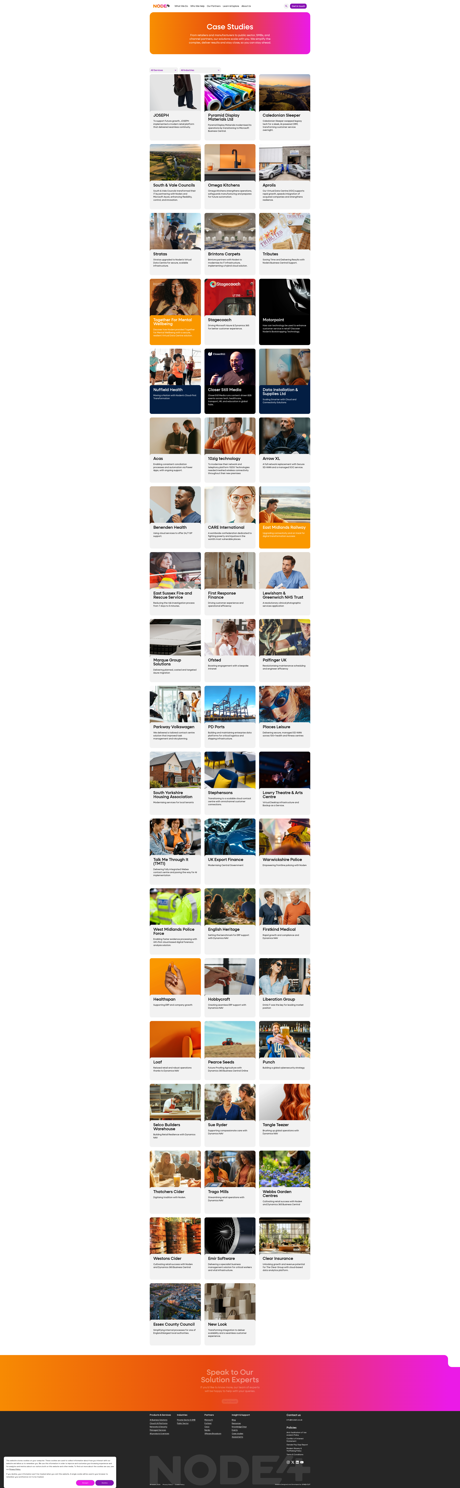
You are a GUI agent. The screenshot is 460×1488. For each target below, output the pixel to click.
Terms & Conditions (295, 1454)
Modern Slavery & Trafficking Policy (294, 1449)
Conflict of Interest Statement (295, 1439)
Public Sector (183, 1423)
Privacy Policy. (15, 1469)
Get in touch (230, 1397)
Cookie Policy (179, 1484)
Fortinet (208, 1423)
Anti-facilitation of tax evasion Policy (296, 1433)
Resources (236, 1423)
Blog (234, 1420)
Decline (105, 1483)
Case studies (237, 1433)
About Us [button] (246, 6)
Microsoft (208, 1420)
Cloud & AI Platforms (158, 1423)
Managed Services (158, 1430)
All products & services (159, 1433)
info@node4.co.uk (294, 1420)
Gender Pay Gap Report (297, 1445)
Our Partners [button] (214, 6)
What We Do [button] (181, 6)
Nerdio (207, 1430)
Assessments (237, 1437)
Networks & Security (158, 1427)
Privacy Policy (168, 1484)
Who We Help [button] (197, 6)
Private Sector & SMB (186, 1420)
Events (235, 1430)
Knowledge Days (239, 1427)
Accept (85, 1483)
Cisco (206, 1427)
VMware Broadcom (212, 1433)
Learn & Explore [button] (231, 6)
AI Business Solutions (158, 1420)
